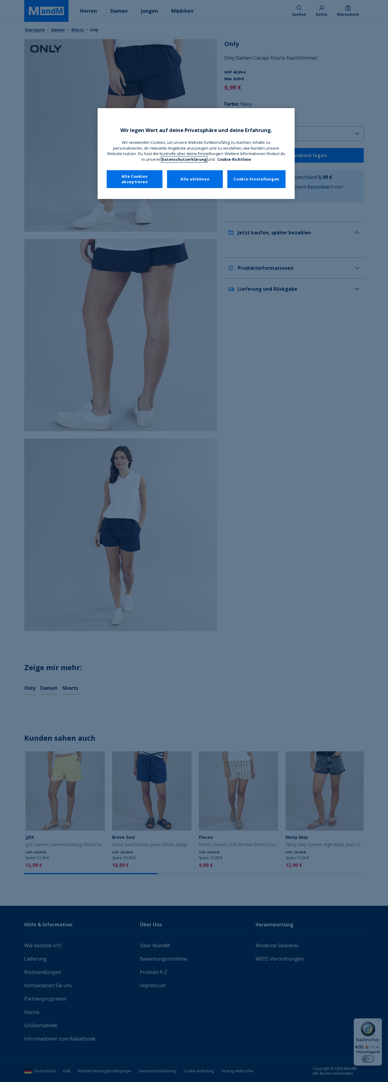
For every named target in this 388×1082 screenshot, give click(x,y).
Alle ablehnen (194, 179)
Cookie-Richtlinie (234, 159)
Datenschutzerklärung (184, 159)
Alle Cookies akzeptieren (135, 179)
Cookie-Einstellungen (256, 179)
